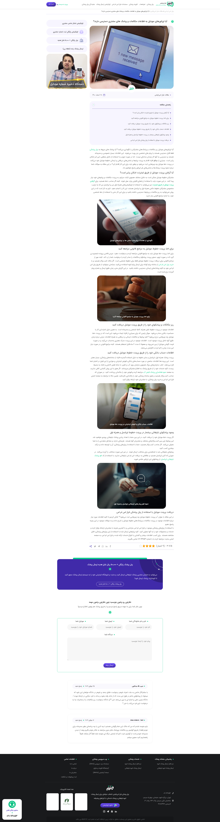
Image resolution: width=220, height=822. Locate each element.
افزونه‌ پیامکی (133, 4)
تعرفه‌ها (142, 4)
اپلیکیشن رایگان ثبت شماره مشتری (65, 31)
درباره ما (74, 768)
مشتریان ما (73, 772)
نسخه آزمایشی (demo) (101, 772)
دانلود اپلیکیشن (108, 805)
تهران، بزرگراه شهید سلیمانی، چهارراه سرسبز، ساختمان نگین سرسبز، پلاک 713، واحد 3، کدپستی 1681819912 (157, 800)
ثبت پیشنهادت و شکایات (69, 777)
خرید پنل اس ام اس (166, 264)
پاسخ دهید (78, 686)
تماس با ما (73, 764)
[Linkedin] (115, 812)
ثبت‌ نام (51, 4)
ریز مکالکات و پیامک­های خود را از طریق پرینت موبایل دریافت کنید (148, 123)
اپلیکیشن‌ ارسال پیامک (103, 4)
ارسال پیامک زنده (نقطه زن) (73, 48)
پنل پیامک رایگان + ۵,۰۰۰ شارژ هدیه (110, 584)
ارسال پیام (109, 665)
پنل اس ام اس (169, 11)
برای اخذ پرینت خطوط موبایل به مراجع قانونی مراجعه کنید (150, 118)
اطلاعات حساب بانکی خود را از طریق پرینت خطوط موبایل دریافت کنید (146, 129)
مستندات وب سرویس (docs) (99, 764)
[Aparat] (112, 811)
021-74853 (167, 793)
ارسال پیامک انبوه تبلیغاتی (165, 768)
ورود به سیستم (63, 4)
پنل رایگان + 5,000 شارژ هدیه (68, 40)
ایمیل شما (108, 621)
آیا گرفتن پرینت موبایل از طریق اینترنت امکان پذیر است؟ (151, 112)
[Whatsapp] (103, 546)
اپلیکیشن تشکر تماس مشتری (72, 23)
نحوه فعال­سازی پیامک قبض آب (154, 372)
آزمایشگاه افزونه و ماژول (101, 768)
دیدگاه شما (108, 634)
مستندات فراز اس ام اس (120, 4)
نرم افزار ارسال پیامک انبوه (165, 764)
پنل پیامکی (150, 4)
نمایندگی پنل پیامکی (88, 4)
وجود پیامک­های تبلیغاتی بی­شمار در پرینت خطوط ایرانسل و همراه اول (147, 134)
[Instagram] (104, 812)
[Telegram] (108, 812)
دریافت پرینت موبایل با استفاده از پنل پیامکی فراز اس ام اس (150, 140)
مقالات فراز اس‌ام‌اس (157, 11)
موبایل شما (80, 621)
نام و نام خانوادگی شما (137, 621)
